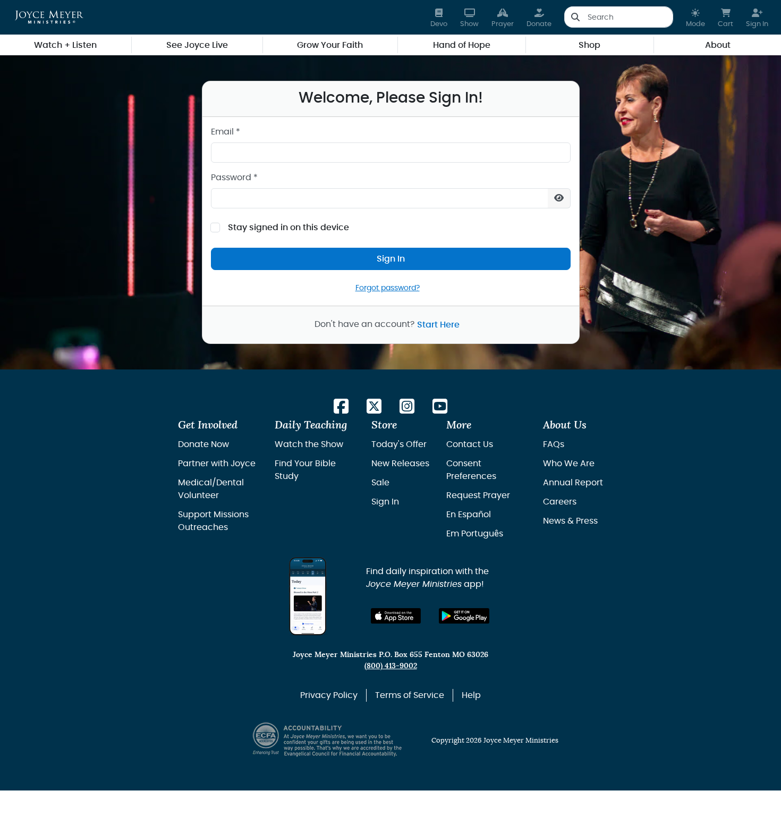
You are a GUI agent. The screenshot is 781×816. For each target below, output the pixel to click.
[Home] (49, 17)
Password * (234, 177)
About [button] (718, 45)
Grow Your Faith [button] (330, 45)
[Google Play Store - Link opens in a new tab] (464, 615)
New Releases (400, 463)
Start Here (438, 325)
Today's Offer (399, 444)
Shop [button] (589, 45)
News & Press (570, 521)
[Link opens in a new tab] (341, 407)
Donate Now (203, 444)
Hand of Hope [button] (461, 45)
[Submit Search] (575, 17)
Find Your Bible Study (305, 470)
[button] (695, 17)
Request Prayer (478, 495)
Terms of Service (409, 695)
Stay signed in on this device (288, 227)
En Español (468, 514)
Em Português (474, 533)
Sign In (391, 259)
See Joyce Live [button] (197, 45)
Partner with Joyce (217, 463)
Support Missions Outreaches (213, 521)
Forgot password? (387, 288)
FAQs (553, 444)
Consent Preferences (471, 470)
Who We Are (569, 463)
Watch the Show (309, 444)
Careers (559, 502)
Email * (225, 132)
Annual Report (573, 482)
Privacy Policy (329, 695)
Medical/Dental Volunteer (211, 489)
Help (471, 695)
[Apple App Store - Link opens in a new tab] (396, 615)
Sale (380, 482)
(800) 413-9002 (390, 666)
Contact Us (469, 444)
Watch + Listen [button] (65, 45)
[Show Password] (559, 198)
